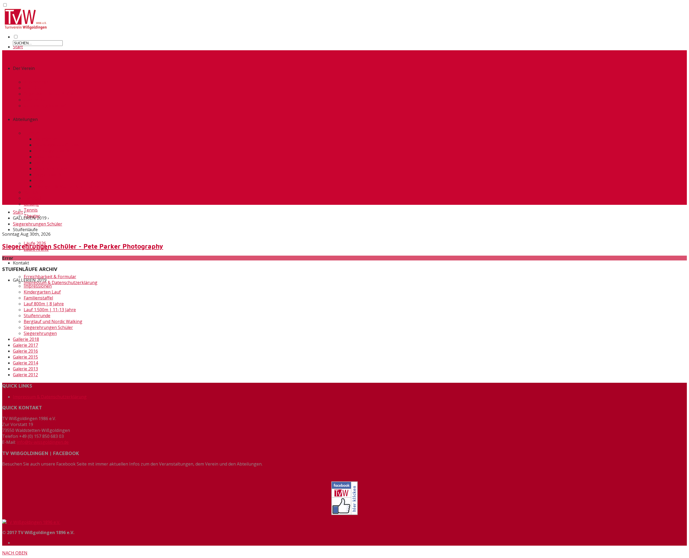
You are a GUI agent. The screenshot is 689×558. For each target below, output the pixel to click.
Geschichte (34, 100)
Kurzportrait (36, 82)
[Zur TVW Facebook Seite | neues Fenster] (344, 498)
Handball (33, 198)
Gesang (31, 204)
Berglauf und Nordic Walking (53, 321)
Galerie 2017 (25, 345)
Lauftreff (43, 163)
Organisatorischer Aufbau (50, 94)
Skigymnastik (47, 174)
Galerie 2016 (25, 351)
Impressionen (38, 286)
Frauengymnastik (52, 151)
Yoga (39, 180)
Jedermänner (47, 157)
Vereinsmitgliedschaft (46, 106)
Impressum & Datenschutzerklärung (60, 282)
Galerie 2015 (25, 357)
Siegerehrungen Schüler (37, 224)
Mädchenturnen (50, 168)
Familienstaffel (38, 298)
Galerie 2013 (25, 369)
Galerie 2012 (25, 375)
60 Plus (31, 192)
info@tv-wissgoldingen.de (43, 442)
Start (18, 47)
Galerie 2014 (25, 363)
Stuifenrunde (37, 316)
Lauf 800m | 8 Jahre (44, 304)
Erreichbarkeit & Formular (50, 277)
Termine (32, 88)
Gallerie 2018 (26, 339)
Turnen (31, 133)
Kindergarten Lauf (42, 292)
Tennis (31, 210)
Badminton (45, 139)
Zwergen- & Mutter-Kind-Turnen (67, 186)
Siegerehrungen (40, 333)
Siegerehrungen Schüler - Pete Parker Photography (82, 246)
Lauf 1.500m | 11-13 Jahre (50, 310)
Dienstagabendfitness (56, 145)
